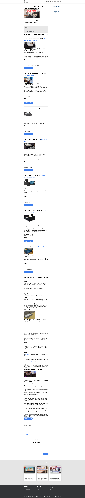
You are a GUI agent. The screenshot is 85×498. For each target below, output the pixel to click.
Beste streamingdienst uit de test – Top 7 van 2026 (54, 475)
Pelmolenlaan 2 (51, 486)
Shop (49, 496)
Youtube (24, 496)
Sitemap (44, 496)
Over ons (58, 1)
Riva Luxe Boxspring (43, 246)
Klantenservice (51, 489)
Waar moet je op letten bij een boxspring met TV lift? (33, 30)
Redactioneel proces (39, 491)
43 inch (44, 124)
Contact (55, 1)
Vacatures (38, 489)
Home (44, 1)
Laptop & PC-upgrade (26, 491)
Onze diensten (47, 1)
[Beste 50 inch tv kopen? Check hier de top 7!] (42, 469)
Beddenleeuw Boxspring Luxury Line (32, 109)
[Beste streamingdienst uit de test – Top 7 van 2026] (55, 469)
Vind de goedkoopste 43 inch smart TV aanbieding (29, 475)
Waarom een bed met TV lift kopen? (31, 31)
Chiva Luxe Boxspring (29, 75)
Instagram (25, 496)
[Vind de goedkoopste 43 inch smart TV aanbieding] (29, 469)
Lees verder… (44, 479)
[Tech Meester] (26, 1)
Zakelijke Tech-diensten (27, 489)
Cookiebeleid (33, 496)
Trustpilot (47, 496)
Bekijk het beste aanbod (28, 418)
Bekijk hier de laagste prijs (28, 102)
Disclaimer (37, 496)
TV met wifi (32, 361)
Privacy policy (40, 496)
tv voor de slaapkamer (27, 354)
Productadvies (51, 1)
